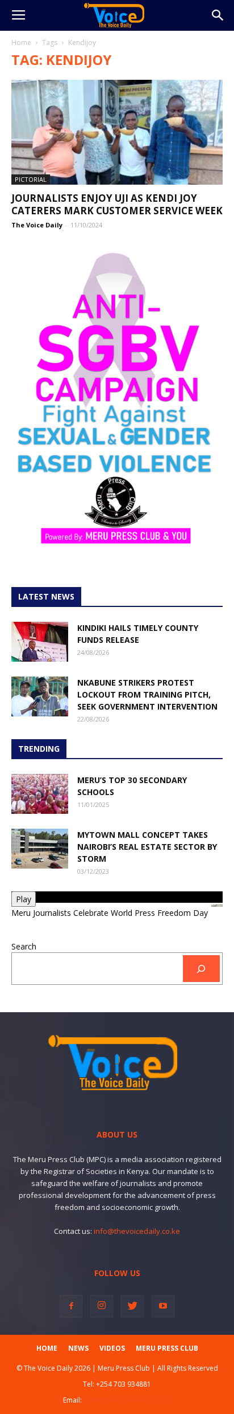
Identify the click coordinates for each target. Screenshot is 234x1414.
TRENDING (39, 748)
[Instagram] (101, 1306)
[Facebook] (71, 1306)
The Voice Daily (36, 225)
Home (21, 42)
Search (23, 946)
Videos (112, 1348)
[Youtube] (163, 1306)
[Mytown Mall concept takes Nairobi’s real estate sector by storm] (39, 849)
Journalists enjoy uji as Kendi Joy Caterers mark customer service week (117, 204)
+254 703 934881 (123, 1384)
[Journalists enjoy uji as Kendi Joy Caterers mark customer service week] (117, 132)
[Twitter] (132, 1306)
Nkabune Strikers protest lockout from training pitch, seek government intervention (147, 694)
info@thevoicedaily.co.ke (137, 1231)
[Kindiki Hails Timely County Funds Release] (39, 642)
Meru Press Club (167, 1348)
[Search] (201, 968)
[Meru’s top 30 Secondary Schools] (39, 794)
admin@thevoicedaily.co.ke (127, 1400)
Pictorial (31, 179)
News (78, 1348)
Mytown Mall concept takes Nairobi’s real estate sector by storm (147, 846)
